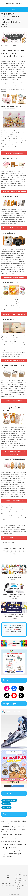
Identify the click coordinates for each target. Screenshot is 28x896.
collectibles (7, 542)
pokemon (5, 844)
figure (10, 827)
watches (9, 856)
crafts (8, 824)
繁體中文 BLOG (6, 807)
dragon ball (22, 823)
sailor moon (22, 844)
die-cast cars (13, 823)
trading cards (4, 854)
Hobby (5, 26)
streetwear (4, 851)
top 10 (18, 851)
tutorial (3, 856)
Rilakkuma (9, 531)
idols (11, 831)
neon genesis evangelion (7, 841)
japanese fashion (17, 831)
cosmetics (3, 823)
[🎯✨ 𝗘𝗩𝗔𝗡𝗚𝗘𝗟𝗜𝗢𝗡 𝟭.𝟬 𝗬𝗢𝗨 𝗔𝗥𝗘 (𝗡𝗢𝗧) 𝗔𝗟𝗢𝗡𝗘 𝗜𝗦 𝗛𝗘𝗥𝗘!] (14, 732)
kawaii (12, 542)
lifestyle (9, 834)
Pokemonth (12, 844)
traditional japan (15, 854)
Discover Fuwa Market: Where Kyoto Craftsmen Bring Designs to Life (14, 615)
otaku (20, 841)
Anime (7, 821)
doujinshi (18, 823)
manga (20, 834)
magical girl (16, 834)
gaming (14, 829)
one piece (15, 841)
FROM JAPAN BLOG (14, 3)
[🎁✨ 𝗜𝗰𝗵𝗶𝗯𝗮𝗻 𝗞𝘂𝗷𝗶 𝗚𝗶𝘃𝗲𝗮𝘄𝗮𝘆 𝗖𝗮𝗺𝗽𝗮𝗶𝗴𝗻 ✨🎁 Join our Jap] (14, 767)
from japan (8, 829)
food (2, 829)
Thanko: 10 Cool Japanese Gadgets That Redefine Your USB (14, 595)
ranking (17, 844)
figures (16, 827)
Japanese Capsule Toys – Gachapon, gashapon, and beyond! (14, 576)
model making (12, 838)
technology (11, 851)
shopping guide (9, 847)
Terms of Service (24, 883)
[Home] (1, 26)
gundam (19, 829)
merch (4, 837)
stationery (24, 848)
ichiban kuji (7, 831)
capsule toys (13, 821)
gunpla (24, 829)
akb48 (2, 821)
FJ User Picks (21, 827)
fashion (4, 826)
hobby (2, 831)
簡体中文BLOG (6, 803)
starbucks (19, 848)
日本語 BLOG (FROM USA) (9, 800)
